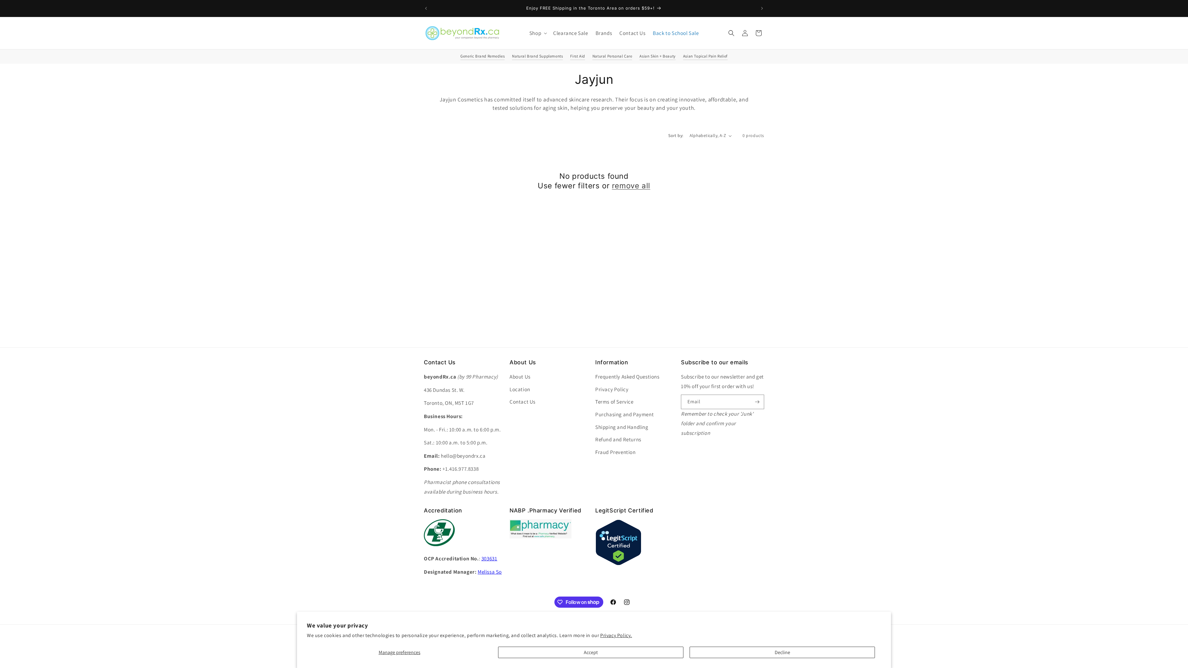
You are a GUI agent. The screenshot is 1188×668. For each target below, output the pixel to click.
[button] (537, 33)
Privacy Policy (611, 389)
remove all (631, 185)
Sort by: (675, 135)
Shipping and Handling (621, 427)
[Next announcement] (762, 8)
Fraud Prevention (615, 452)
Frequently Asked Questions (627, 376)
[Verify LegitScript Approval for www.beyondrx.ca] (618, 564)
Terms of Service (614, 401)
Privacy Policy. (616, 635)
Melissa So (490, 571)
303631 (489, 558)
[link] (540, 536)
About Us (520, 376)
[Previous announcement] (426, 8)
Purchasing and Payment (624, 414)
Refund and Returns (618, 439)
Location (520, 389)
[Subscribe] (757, 402)
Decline (782, 652)
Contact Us (523, 401)
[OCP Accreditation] (439, 549)
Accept (591, 652)
